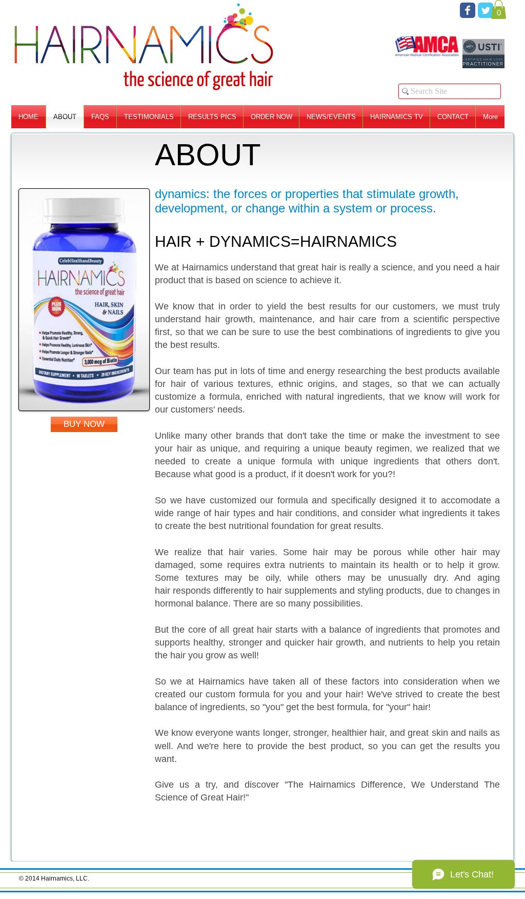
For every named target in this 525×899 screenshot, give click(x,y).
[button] (499, 9)
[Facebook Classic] (467, 10)
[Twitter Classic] (485, 10)
